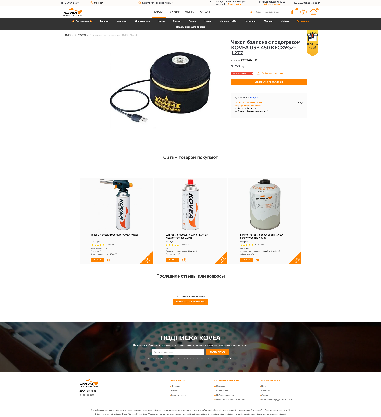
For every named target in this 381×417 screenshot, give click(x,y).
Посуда (207, 21)
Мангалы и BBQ (228, 21)
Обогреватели (142, 21)
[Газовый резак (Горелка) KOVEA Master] (116, 204)
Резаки (192, 21)
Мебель (285, 21)
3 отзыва (110, 245)
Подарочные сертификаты (190, 27)
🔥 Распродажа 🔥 (82, 21)
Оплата (174, 391)
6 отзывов (259, 245)
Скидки (264, 395)
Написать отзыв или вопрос (190, 302)
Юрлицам (174, 12)
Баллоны (121, 21)
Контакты (205, 12)
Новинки (265, 391)
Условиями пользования (217, 359)
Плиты (161, 21)
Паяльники (250, 21)
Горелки (104, 21)
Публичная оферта (225, 395)
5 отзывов (185, 245)
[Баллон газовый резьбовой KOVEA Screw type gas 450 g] (265, 204)
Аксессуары (303, 21)
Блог (263, 386)
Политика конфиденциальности (276, 400)
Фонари (268, 21)
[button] (272, 4)
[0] (313, 12)
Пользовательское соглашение (231, 400)
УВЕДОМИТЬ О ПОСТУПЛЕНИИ (269, 82)
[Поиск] (251, 12)
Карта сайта (222, 391)
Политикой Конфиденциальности (191, 359)
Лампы (176, 21)
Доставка (175, 386)
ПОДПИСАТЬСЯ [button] (217, 352)
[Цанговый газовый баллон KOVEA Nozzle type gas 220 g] (190, 204)
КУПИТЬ (97, 260)
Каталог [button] (159, 12)
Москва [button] (255, 98)
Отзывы (190, 12)
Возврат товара (178, 395)
